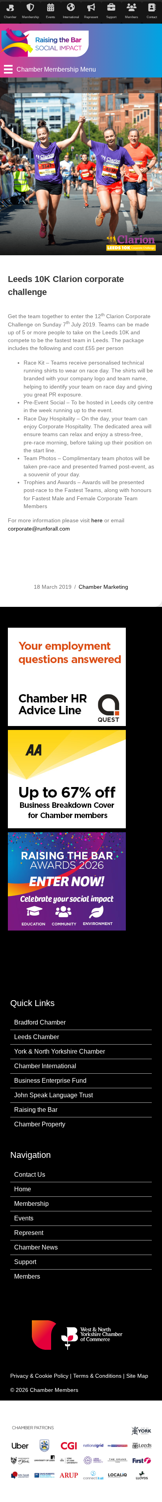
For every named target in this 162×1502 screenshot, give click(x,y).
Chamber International (45, 1066)
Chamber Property (39, 1124)
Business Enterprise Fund (50, 1080)
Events (23, 1218)
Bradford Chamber (40, 1022)
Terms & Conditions (97, 1376)
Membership (31, 1203)
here (97, 520)
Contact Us (29, 1174)
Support (25, 1262)
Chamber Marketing (103, 587)
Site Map (137, 1376)
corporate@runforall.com (39, 528)
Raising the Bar (35, 1109)
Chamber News (36, 1247)
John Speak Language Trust (53, 1095)
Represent (28, 1232)
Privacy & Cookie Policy (39, 1376)
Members (27, 1276)
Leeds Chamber (36, 1037)
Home (22, 1189)
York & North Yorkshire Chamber (59, 1051)
